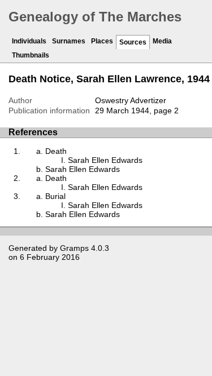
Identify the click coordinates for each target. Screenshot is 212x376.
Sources (132, 42)
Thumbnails (30, 55)
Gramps (74, 248)
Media (162, 41)
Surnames (68, 41)
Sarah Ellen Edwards (105, 160)
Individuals (29, 41)
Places (102, 41)
